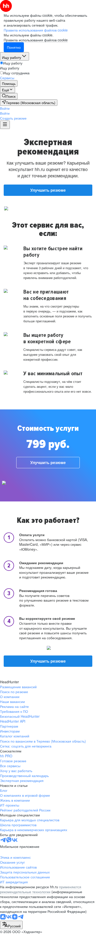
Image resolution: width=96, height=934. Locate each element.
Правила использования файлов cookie (36, 39)
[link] (8, 96)
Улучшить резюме (48, 190)
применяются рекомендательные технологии (40, 889)
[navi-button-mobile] (5, 125)
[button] (5, 108)
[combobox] (11, 925)
